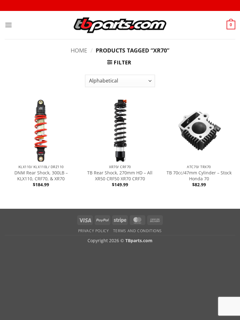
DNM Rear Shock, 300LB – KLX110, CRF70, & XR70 (41, 176)
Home (79, 50)
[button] (8, 24)
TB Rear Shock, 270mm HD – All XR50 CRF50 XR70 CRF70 (119, 176)
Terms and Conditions (137, 230)
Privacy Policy (93, 230)
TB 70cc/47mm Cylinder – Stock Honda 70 (199, 176)
